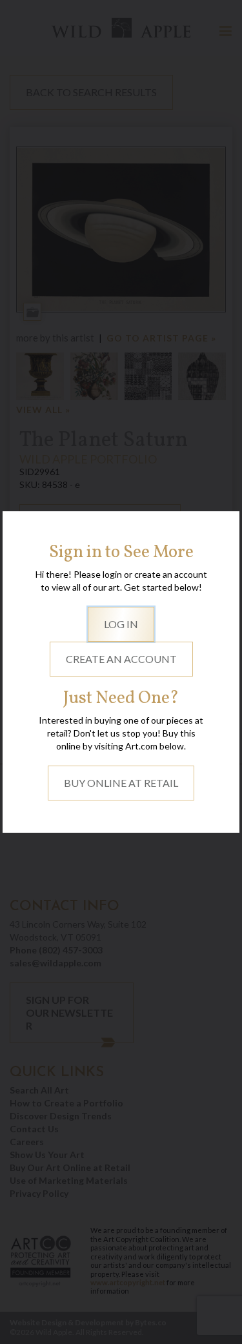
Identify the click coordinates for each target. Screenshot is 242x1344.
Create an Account (121, 659)
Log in (121, 624)
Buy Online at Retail (121, 783)
